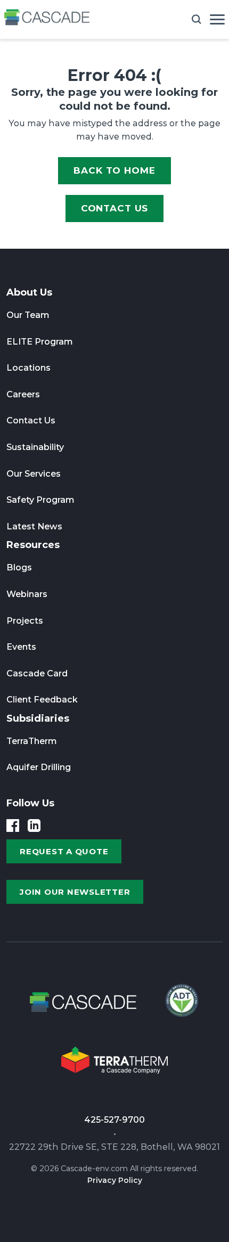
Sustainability (35, 447)
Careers (23, 394)
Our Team (28, 315)
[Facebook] (12, 825)
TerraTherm (31, 741)
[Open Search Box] (196, 19)
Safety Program (40, 500)
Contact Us (115, 208)
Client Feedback (42, 699)
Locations (28, 368)
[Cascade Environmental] (46, 19)
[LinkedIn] (34, 825)
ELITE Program (39, 342)
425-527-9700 (114, 1120)
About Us (29, 292)
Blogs (19, 567)
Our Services (33, 474)
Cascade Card (37, 673)
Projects (24, 621)
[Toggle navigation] (217, 19)
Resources (33, 545)
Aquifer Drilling (38, 767)
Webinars (26, 594)
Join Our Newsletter (75, 892)
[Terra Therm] (114, 1063)
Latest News (34, 526)
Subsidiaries (37, 718)
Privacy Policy (114, 1180)
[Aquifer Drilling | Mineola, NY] (180, 1005)
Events (21, 647)
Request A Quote (64, 851)
